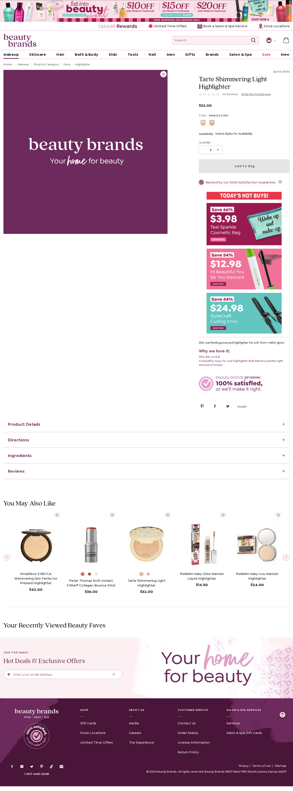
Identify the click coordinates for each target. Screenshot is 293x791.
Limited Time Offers (170, 26)
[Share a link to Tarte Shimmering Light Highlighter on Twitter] (228, 407)
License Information (194, 742)
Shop (84, 710)
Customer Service (193, 710)
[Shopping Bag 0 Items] (286, 40)
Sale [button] (266, 54)
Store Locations (93, 733)
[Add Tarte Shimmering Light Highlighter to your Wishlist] (163, 74)
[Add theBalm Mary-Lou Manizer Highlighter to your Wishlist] (278, 515)
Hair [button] (60, 54)
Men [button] (171, 54)
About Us (137, 710)
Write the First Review (256, 94)
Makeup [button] (11, 54)
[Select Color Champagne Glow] (203, 123)
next (286, 557)
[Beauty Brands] (19, 40)
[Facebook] (12, 767)
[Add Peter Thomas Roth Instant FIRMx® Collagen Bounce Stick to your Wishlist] (112, 515)
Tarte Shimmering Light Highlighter (146, 583)
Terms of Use (261, 766)
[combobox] (215, 40)
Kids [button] (113, 54)
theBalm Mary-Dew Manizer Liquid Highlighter (202, 576)
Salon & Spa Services (244, 710)
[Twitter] (32, 767)
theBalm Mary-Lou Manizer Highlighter (257, 576)
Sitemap (280, 766)
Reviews (16, 471)
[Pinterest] (41, 767)
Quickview (35, 563)
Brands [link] (212, 54)
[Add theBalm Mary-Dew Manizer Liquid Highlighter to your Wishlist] (223, 515)
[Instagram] (22, 767)
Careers (135, 733)
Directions (18, 440)
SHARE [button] (241, 407)
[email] (61, 766)
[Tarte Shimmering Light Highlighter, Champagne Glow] (143, 575)
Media (134, 723)
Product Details (24, 424)
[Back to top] (282, 713)
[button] (271, 40)
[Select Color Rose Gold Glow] (212, 123)
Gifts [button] (190, 54)
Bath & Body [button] (86, 54)
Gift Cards (88, 723)
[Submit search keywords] (253, 40)
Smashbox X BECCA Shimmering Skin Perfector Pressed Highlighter (35, 578)
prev (6, 557)
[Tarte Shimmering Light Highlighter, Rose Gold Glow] (150, 575)
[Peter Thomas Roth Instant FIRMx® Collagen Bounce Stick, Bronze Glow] (91, 575)
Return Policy (188, 752)
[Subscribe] (113, 674)
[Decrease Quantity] (219, 150)
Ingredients (20, 455)
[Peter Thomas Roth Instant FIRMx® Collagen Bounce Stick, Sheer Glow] (98, 575)
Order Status (188, 733)
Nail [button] (152, 54)
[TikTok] (51, 766)
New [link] (285, 54)
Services (233, 723)
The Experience (141, 742)
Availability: (206, 133)
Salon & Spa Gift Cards (244, 733)
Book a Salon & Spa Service (225, 26)
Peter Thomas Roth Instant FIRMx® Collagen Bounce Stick (91, 583)
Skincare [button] (37, 54)
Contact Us (187, 723)
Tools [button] (133, 54)
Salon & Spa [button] (240, 54)
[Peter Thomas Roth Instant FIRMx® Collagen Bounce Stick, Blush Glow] (84, 575)
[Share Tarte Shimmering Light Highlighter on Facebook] (215, 407)
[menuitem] (118, 26)
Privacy (244, 766)
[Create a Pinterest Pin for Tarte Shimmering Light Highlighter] (202, 407)
